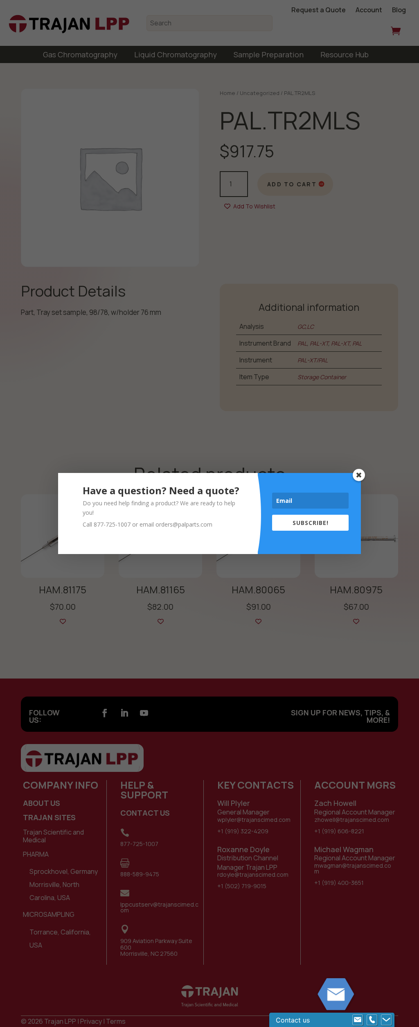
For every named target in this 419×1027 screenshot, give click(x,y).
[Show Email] (357, 1020)
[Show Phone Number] (372, 1020)
